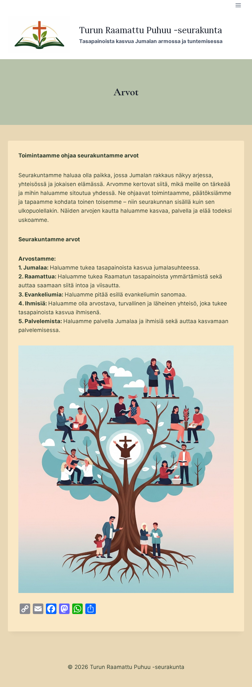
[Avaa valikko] (238, 5)
